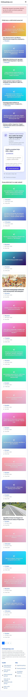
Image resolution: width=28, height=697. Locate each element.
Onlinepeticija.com (6, 2)
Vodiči (4, 663)
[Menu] (25, 2)
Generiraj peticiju (14, 168)
